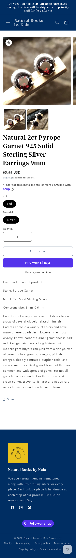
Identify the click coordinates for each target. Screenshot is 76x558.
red (9, 204)
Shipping (7, 178)
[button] (8, 22)
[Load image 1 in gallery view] (14, 119)
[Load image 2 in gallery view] (38, 119)
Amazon (13, 500)
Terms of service (63, 543)
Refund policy (23, 543)
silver (11, 220)
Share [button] (11, 399)
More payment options (38, 272)
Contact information (50, 549)
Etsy (29, 500)
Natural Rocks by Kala (36, 538)
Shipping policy (27, 549)
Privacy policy (42, 543)
